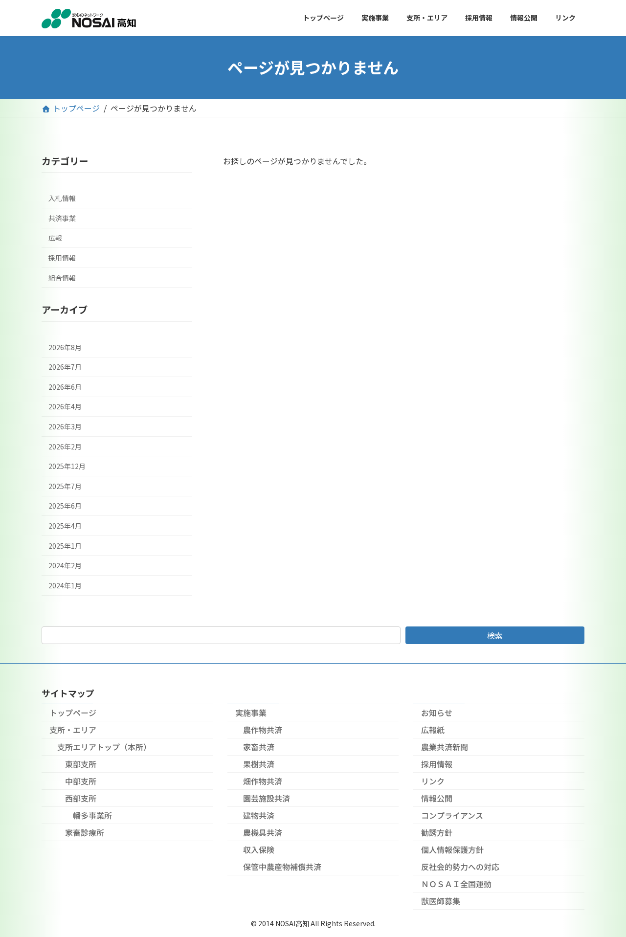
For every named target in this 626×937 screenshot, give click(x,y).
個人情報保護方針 (452, 849)
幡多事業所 (92, 815)
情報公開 (436, 798)
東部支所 (80, 764)
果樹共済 (258, 764)
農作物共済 (262, 730)
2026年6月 (65, 386)
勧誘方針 (436, 832)
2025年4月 (65, 526)
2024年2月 (65, 565)
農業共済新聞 (444, 747)
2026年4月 (65, 406)
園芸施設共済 (266, 798)
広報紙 (433, 730)
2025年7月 (65, 486)
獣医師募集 (440, 901)
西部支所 (80, 798)
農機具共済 (262, 832)
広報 (55, 238)
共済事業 (62, 218)
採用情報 (62, 258)
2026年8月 (65, 347)
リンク (433, 781)
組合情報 (62, 277)
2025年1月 (65, 545)
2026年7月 (65, 367)
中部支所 (80, 781)
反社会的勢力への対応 (460, 866)
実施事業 (251, 712)
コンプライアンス (452, 815)
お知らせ (436, 712)
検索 (495, 635)
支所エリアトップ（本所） (104, 747)
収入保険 (258, 849)
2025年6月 (65, 506)
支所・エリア (72, 730)
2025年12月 (67, 466)
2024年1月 (65, 585)
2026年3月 (65, 426)
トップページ (72, 712)
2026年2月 (65, 446)
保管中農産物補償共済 (282, 866)
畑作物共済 (262, 781)
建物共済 (258, 815)
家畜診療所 (84, 832)
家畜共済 (258, 747)
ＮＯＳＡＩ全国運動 (456, 884)
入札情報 (62, 198)
